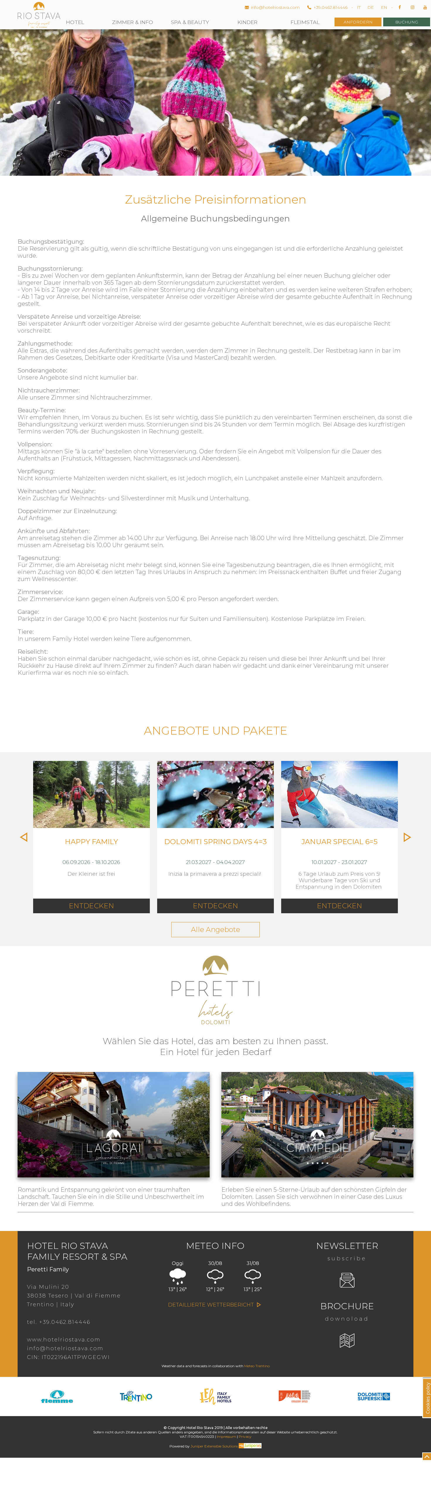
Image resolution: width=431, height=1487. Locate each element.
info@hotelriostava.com (275, 7)
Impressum (226, 1436)
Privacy (245, 1436)
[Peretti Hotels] (215, 1028)
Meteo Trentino (257, 1366)
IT (358, 7)
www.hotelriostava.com (64, 1339)
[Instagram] (413, 7)
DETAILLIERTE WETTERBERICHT (211, 1305)
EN (384, 7)
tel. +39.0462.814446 (58, 1322)
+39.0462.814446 (330, 7)
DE (370, 7)
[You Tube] (425, 7)
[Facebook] (400, 7)
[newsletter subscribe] (347, 1280)
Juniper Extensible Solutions (215, 1446)
